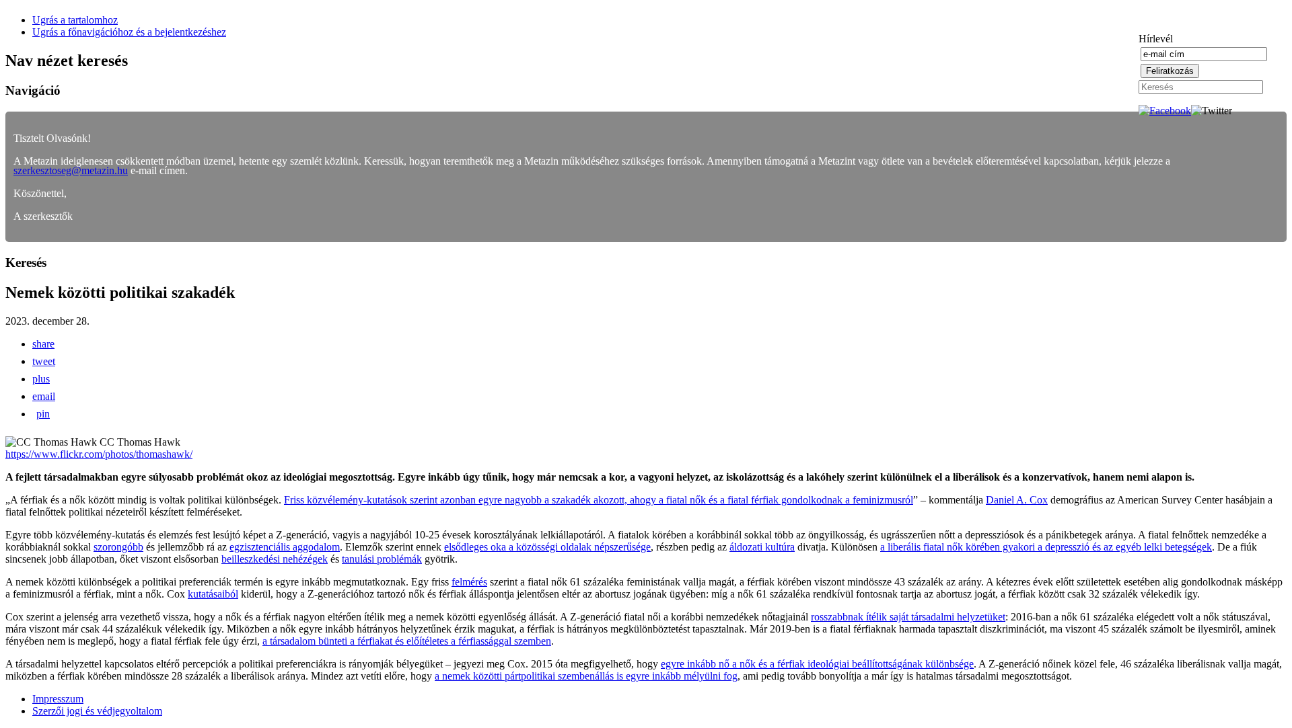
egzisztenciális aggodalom (284, 547)
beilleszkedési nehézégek (274, 559)
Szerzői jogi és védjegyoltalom (97, 711)
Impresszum (57, 698)
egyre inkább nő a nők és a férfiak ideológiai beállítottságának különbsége (817, 664)
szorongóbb (118, 547)
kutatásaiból (213, 594)
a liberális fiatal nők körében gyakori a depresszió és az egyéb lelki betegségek (1046, 547)
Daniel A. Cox (1017, 499)
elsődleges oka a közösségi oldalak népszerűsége (547, 547)
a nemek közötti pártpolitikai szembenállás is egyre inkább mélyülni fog (586, 676)
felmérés (469, 582)
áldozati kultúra (762, 547)
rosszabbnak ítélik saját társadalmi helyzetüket (908, 616)
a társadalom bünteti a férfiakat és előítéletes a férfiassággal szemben (406, 641)
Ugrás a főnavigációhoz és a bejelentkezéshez (129, 32)
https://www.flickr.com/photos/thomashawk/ (98, 454)
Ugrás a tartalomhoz (75, 20)
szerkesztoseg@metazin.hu (70, 170)
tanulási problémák (382, 559)
